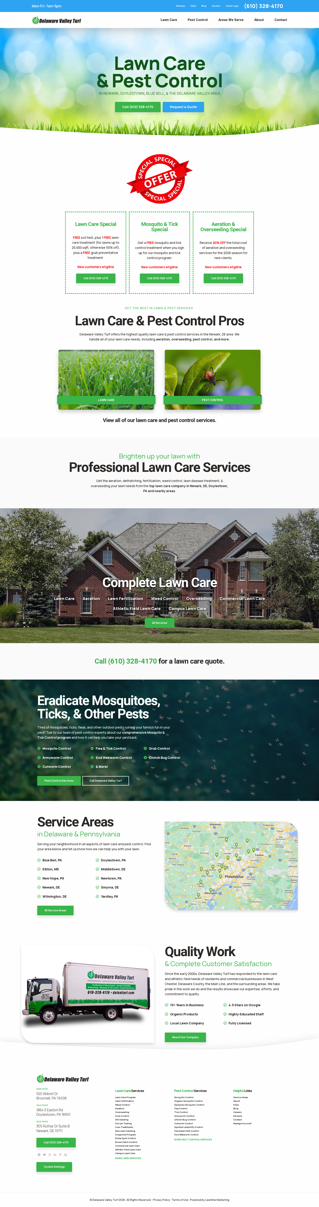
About (259, 19)
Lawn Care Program (125, 1097)
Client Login (232, 6)
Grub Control (159, 748)
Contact (280, 19)
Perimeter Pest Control (186, 1130)
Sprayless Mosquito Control (189, 1104)
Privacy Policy (161, 1200)
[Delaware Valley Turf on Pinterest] (60, 1154)
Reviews (180, 6)
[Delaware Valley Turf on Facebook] (39, 1154)
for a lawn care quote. (160, 661)
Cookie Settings (54, 1167)
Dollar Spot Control (125, 1138)
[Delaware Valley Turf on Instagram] (49, 1154)
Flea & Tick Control (111, 748)
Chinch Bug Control (164, 757)
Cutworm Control (57, 766)
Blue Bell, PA (52, 860)
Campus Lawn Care (187, 608)
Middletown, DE (113, 869)
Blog (203, 6)
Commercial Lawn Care (242, 598)
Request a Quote (183, 107)
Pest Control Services (59, 780)
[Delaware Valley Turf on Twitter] (44, 1154)
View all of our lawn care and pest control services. (159, 420)
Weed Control (164, 598)
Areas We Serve (231, 19)
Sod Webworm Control (186, 1134)
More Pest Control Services (193, 1139)
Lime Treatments (124, 1127)
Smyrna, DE (110, 887)
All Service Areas (55, 910)
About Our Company (185, 1037)
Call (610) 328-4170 (137, 107)
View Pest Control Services (213, 380)
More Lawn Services (128, 1158)
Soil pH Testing (123, 1123)
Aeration (91, 598)
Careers (216, 6)
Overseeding (199, 598)
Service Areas (240, 1097)
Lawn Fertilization (125, 598)
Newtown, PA (111, 878)
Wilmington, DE (55, 896)
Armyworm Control (58, 757)
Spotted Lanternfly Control (188, 1127)
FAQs (193, 6)
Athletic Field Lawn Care (137, 608)
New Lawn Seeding (125, 1130)
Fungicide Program (125, 1134)
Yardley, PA (109, 896)
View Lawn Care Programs (106, 380)
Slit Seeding (121, 1119)
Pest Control (198, 19)
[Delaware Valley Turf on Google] (65, 1154)
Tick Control (181, 1112)
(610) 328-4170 (263, 6)
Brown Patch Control (126, 1142)
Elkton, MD (51, 869)
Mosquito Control (57, 748)
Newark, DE (51, 887)
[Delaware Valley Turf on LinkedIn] (55, 1154)
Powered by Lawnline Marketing (209, 1200)
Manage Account (242, 1123)
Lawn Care (169, 19)
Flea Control (180, 1108)
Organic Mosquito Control (188, 1100)
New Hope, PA (53, 878)
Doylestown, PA (113, 860)
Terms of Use (180, 1200)
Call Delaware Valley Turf (106, 780)
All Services (159, 623)
